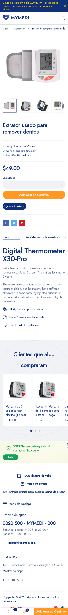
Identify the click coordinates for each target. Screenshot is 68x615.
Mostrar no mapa (13, 571)
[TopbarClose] (65, 6)
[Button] (63, 18)
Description (11, 237)
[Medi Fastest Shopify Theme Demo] (16, 18)
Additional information (43, 237)
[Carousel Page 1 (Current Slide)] (31, 431)
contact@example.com (22, 543)
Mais (10, 457)
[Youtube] (23, 580)
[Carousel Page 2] (35, 431)
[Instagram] (13, 580)
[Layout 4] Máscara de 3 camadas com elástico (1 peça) (47, 410)
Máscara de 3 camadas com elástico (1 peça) (16, 410)
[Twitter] (14, 223)
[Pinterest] (22, 223)
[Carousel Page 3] (39, 431)
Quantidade (9, 178)
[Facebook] (6, 223)
